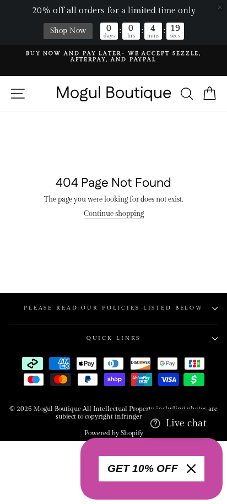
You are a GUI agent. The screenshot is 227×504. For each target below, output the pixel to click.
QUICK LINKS (114, 338)
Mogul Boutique (114, 93)
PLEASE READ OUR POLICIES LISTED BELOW (113, 308)
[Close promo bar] (219, 7)
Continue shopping (114, 214)
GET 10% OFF (142, 468)
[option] (113, 57)
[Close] (191, 468)
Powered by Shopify (113, 433)
